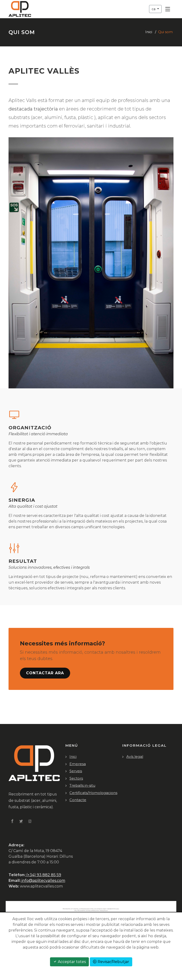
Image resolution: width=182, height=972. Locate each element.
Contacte (77, 800)
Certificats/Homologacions (93, 792)
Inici (148, 32)
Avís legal (134, 756)
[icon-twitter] (21, 821)
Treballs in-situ (82, 785)
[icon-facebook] (12, 821)
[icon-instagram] (30, 821)
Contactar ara (45, 673)
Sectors (76, 778)
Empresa (77, 764)
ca (154, 9)
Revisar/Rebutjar (113, 961)
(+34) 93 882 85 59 (43, 875)
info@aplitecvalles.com (43, 880)
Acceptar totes (71, 961)
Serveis (75, 771)
